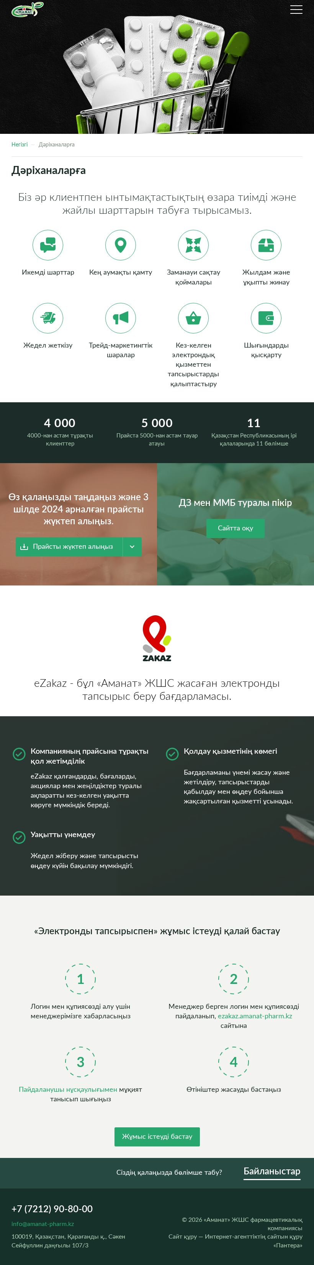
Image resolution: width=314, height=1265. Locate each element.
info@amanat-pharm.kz (42, 1224)
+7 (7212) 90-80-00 (52, 1209)
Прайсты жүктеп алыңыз (73, 546)
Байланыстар (272, 1171)
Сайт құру (182, 1237)
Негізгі (19, 145)
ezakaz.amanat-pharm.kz (255, 1016)
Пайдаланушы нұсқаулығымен (68, 1089)
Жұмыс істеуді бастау (157, 1136)
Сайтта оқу (235, 528)
